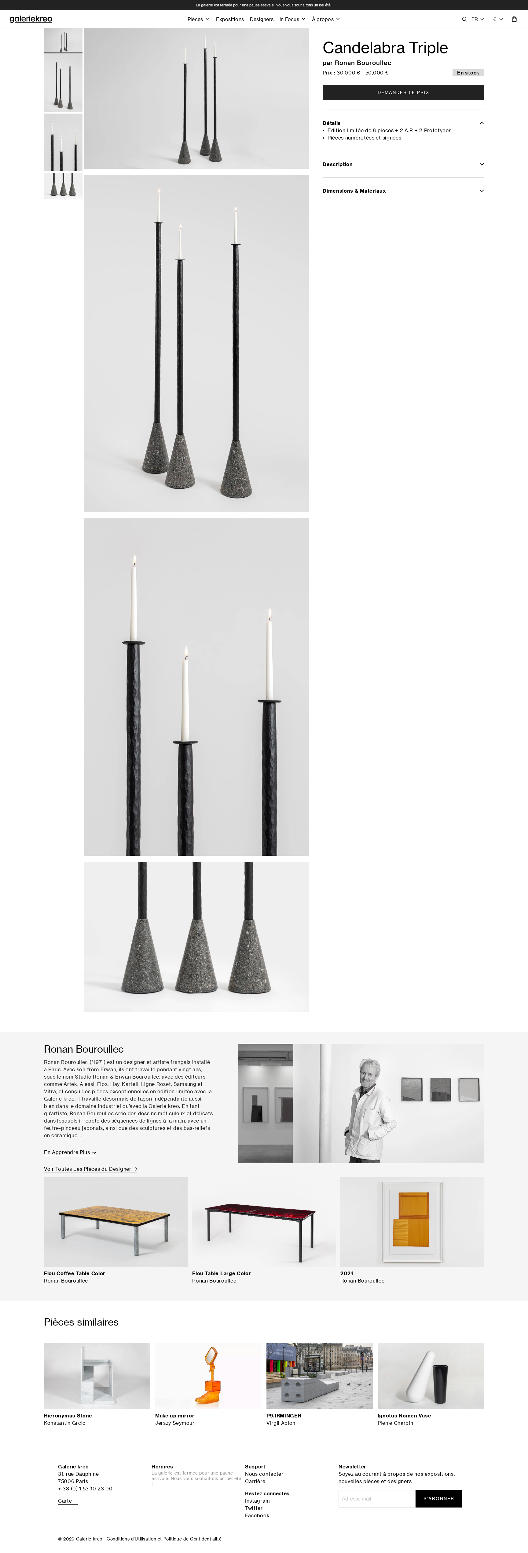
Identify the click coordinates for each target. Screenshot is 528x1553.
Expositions (230, 19)
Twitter (254, 1508)
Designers (261, 19)
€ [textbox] (495, 19)
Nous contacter (264, 1474)
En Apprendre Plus (68, 1152)
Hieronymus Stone (68, 1415)
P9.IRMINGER (284, 1415)
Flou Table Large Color (221, 1273)
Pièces (195, 19)
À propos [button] (323, 19)
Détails (332, 123)
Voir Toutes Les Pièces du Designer (88, 1169)
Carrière (255, 1481)
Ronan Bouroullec (363, 62)
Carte (65, 1501)
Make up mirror (175, 1415)
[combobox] (498, 19)
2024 (347, 1273)
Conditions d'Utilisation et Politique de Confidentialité (164, 1538)
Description (338, 164)
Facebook (257, 1515)
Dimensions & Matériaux (354, 191)
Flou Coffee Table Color (74, 1273)
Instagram (257, 1501)
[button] (478, 19)
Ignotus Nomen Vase (404, 1415)
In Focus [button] (289, 19)
